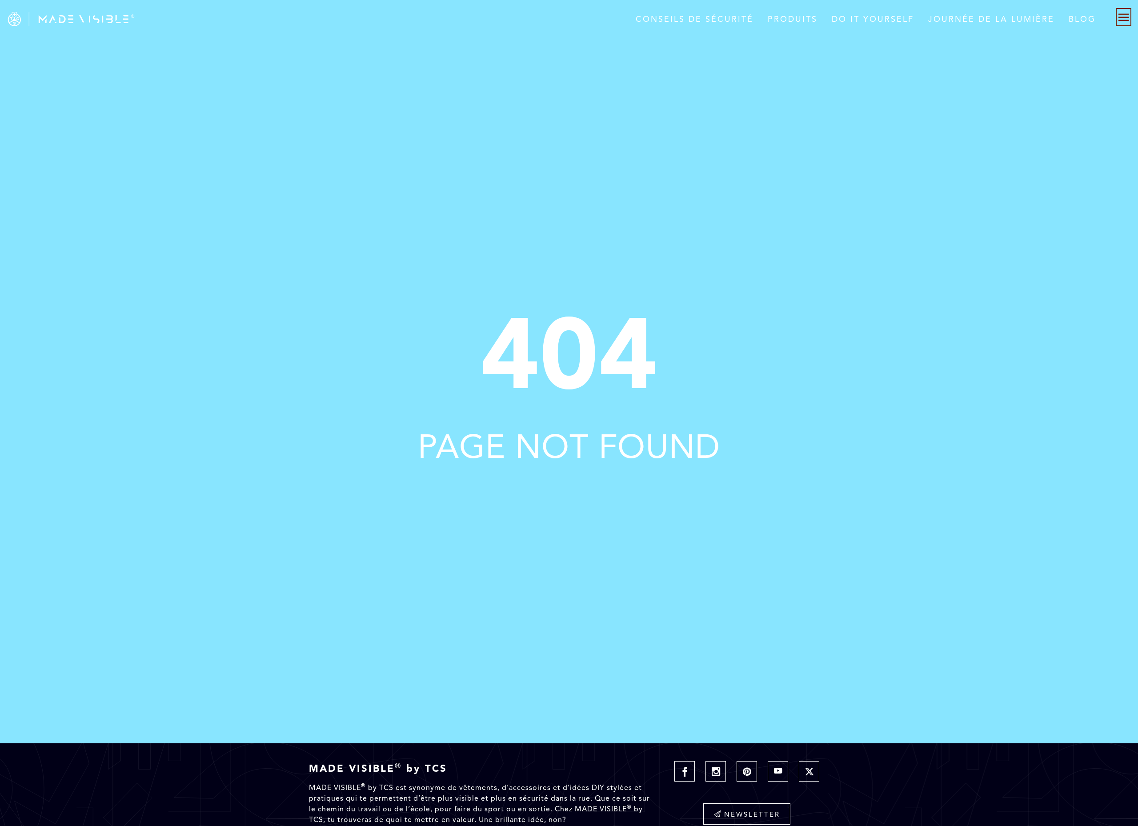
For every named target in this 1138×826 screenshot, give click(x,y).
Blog (1082, 19)
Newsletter (752, 814)
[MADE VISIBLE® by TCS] (228, 19)
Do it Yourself (873, 19)
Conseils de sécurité (694, 19)
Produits (792, 19)
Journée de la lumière (991, 19)
